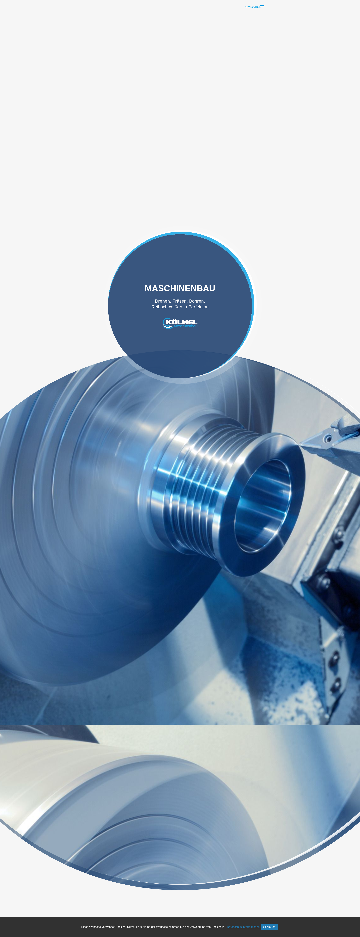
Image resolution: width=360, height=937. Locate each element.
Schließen (269, 926)
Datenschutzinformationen (243, 926)
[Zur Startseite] (108, 7)
